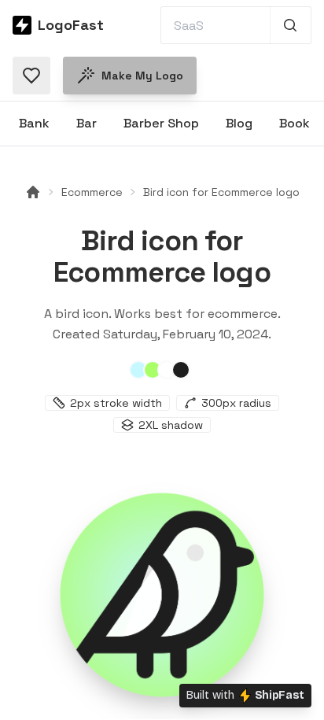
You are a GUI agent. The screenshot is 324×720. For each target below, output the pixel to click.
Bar (86, 123)
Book (294, 123)
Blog (239, 123)
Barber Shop (161, 123)
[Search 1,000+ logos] (290, 25)
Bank (34, 123)
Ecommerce (92, 192)
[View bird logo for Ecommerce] (162, 595)
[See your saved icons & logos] (31, 75)
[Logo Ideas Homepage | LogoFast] (33, 192)
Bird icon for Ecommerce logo (221, 192)
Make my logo (142, 75)
